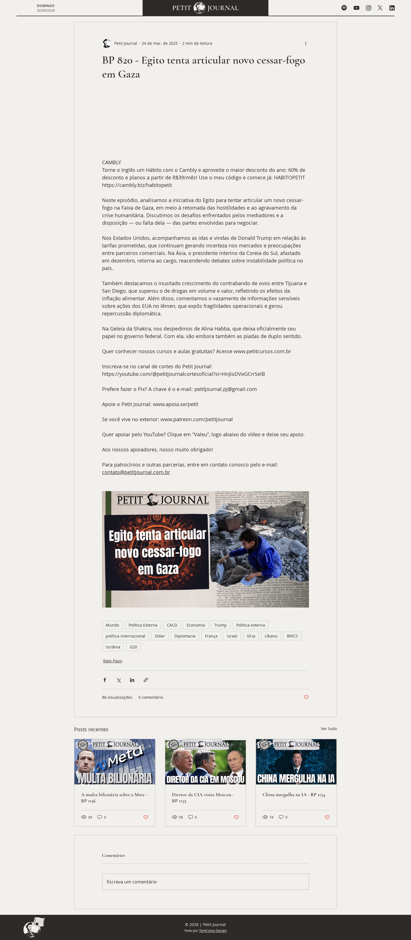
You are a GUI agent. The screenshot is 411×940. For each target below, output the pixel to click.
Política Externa (143, 625)
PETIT (181, 8)
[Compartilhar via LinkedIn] (132, 680)
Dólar (160, 636)
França (211, 636)
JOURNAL (223, 8)
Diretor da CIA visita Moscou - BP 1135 (203, 797)
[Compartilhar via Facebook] (104, 680)
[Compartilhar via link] (145, 680)
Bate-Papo (112, 661)
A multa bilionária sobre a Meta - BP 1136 (114, 797)
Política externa (250, 625)
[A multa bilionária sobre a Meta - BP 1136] (114, 761)
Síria (251, 636)
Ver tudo (329, 728)
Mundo (112, 625)
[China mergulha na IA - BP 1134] (296, 761)
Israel (232, 636)
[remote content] (205, 122)
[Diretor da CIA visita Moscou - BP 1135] (205, 761)
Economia (196, 625)
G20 (133, 647)
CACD (172, 625)
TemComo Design (213, 930)
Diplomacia (184, 636)
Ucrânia (113, 647)
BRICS (292, 636)
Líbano (271, 636)
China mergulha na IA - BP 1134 (294, 794)
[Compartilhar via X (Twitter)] (118, 680)
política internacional (125, 636)
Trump (220, 625)
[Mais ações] (305, 43)
